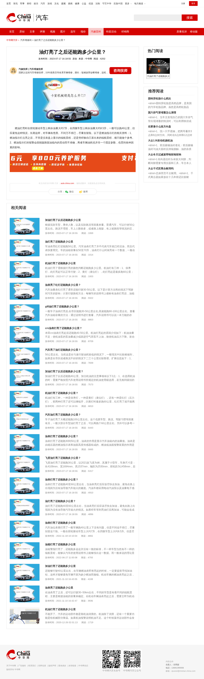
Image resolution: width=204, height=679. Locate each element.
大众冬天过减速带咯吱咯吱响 (164, 154)
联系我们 (32, 666)
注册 (183, 3)
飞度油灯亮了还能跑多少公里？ (63, 458)
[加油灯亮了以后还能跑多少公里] (25, 219)
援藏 (63, 3)
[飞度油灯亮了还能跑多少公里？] (25, 457)
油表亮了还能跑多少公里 (59, 587)
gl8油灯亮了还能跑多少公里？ (62, 306)
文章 (32, 31)
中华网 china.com (19, 17)
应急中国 (118, 3)
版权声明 (52, 666)
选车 (73, 31)
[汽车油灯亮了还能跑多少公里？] (25, 414)
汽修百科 (96, 31)
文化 (56, 3)
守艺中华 (106, 3)
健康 (77, 3)
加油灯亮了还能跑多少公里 (60, 566)
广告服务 (22, 666)
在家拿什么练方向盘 (159, 126)
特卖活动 (111, 31)
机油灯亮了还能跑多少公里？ (61, 393)
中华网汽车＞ (13, 40)
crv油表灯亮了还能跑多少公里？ (63, 328)
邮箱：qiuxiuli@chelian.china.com (180, 671)
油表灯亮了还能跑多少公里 (60, 522)
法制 (97, 3)
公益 (84, 3)
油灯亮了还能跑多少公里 (59, 241)
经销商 (125, 31)
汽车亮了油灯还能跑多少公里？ (63, 349)
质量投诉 (182, 31)
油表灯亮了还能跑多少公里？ (61, 436)
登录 (193, 3)
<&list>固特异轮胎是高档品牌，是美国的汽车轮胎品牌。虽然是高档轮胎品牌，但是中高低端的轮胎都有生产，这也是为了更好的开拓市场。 (170, 105)
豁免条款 (62, 666)
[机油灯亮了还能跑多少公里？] (25, 392)
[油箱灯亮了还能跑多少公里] (25, 544)
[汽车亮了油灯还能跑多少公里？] (25, 349)
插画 (70, 3)
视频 (52, 31)
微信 (71, 191)
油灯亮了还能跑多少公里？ (60, 501)
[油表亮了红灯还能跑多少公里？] (25, 284)
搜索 (189, 17)
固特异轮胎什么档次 (159, 98)
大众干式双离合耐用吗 (161, 168)
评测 (42, 31)
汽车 (43, 3)
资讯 (15, 3)
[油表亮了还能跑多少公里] (25, 587)
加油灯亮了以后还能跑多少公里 (63, 220)
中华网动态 (83, 666)
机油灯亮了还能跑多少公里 (60, 263)
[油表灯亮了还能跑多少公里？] (25, 435)
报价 (83, 31)
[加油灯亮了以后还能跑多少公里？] (25, 371)
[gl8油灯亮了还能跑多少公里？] (25, 306)
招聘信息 (42, 666)
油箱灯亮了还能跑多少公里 (60, 544)
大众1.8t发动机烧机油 (160, 140)
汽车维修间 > (26, 40)
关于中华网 (11, 666)
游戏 (49, 3)
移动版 (194, 31)
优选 (91, 3)
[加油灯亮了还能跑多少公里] (25, 565)
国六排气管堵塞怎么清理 (162, 112)
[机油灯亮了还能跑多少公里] (25, 262)
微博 (85, 191)
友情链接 (72, 666)
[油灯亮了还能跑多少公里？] (25, 500)
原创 (22, 31)
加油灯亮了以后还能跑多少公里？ (64, 371)
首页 (8, 3)
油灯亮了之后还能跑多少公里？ (49, 40)
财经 (29, 3)
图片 (62, 31)
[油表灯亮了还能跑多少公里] (25, 522)
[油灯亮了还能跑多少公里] (25, 241)
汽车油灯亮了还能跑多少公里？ (63, 414)
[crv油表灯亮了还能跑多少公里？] (25, 327)
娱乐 (36, 3)
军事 (22, 3)
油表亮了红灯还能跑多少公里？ (63, 285)
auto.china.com (67, 183)
